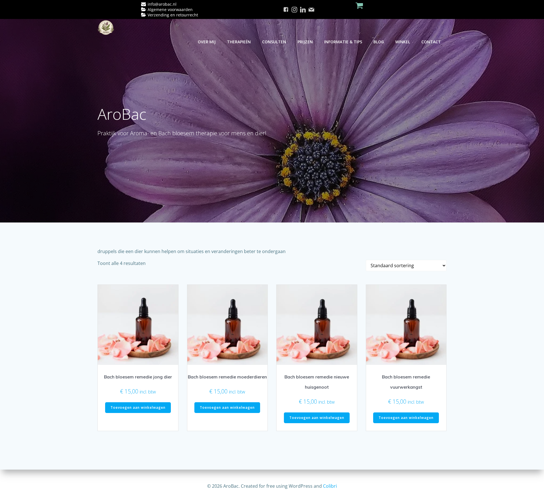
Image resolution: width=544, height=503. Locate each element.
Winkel (402, 41)
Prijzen (305, 41)
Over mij (207, 41)
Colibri (330, 486)
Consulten (274, 41)
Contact (431, 41)
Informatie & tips (343, 41)
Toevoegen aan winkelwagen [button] (137, 407)
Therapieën (239, 41)
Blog (378, 41)
